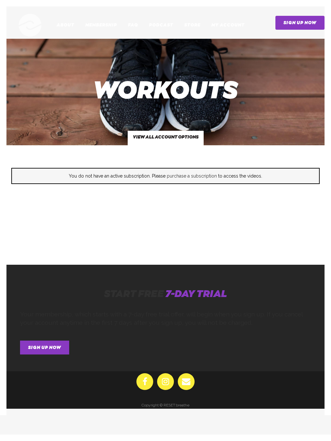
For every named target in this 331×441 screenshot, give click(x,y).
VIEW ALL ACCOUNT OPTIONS (165, 137)
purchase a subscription (192, 176)
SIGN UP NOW (299, 23)
